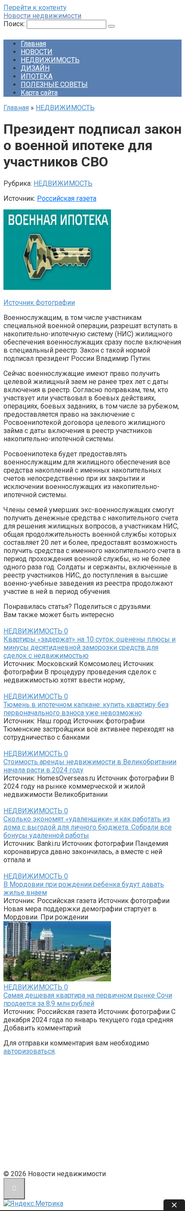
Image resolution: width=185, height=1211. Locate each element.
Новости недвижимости (42, 16)
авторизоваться (29, 1051)
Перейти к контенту (35, 7)
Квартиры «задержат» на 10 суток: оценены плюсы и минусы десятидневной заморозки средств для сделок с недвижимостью (89, 647)
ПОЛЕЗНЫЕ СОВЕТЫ (54, 84)
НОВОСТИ (36, 52)
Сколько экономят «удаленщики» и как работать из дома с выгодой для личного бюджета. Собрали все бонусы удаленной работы (87, 827)
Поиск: (15, 24)
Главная (33, 44)
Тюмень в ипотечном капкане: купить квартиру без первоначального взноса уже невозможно (86, 709)
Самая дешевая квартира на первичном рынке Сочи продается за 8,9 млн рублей (87, 999)
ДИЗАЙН (35, 68)
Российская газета (66, 198)
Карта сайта (39, 93)
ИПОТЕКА (36, 76)
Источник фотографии (39, 302)
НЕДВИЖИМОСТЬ (50, 60)
